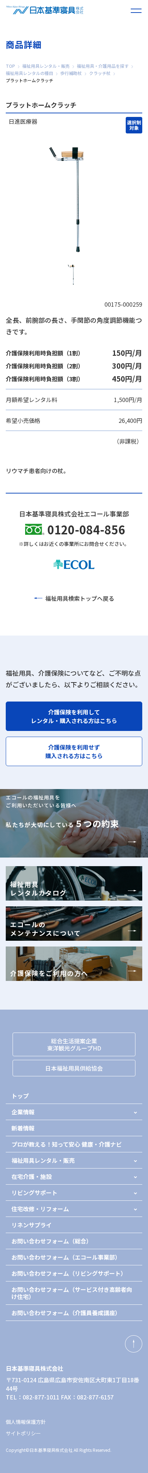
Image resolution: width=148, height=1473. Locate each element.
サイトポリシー (23, 1433)
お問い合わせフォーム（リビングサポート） (68, 1273)
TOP (10, 66)
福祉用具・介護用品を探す (103, 66)
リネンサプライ (31, 1225)
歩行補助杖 (71, 73)
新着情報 (22, 1128)
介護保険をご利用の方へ (49, 973)
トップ (20, 1095)
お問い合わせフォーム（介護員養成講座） (66, 1312)
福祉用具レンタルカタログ (38, 888)
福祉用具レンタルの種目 (29, 73)
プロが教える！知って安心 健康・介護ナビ (66, 1144)
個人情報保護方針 (26, 1421)
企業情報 (22, 1112)
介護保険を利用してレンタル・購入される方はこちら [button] (74, 716)
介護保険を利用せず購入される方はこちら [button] (74, 751)
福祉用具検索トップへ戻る (79, 598)
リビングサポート (34, 1192)
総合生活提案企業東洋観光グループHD (74, 1044)
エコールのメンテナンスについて (45, 929)
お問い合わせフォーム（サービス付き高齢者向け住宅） (71, 1293)
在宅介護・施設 (31, 1176)
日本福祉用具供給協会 (74, 1068)
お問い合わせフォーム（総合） (51, 1241)
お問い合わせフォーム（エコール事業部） (66, 1257)
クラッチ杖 (100, 73)
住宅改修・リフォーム (40, 1208)
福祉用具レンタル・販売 (46, 66)
